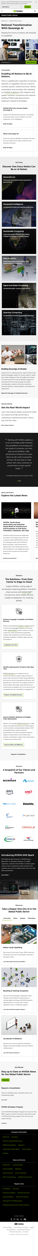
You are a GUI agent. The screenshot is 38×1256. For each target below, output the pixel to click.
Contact (25, 1234)
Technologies (26, 1151)
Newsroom (6, 1167)
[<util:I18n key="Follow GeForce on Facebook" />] (11, 1221)
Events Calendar (20, 1175)
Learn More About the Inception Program (14, 1011)
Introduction (5, 62)
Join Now (4, 1125)
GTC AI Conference (9, 1179)
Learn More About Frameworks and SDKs (14, 964)
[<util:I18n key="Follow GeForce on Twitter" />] (21, 1221)
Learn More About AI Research (11, 1055)
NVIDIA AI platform (11, 92)
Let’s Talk (4, 1102)
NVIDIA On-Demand (25, 1179)
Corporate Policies (23, 1232)
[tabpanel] (19, 992)
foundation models (23, 628)
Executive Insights (9, 1195)
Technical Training (22, 1199)
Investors (14, 1139)
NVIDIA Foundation (9, 1147)
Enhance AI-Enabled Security (13, 697)
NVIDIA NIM (26, 594)
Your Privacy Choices (21, 1230)
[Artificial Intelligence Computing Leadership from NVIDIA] (18, 11)
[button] (35, 12)
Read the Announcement (9, 560)
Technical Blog (8, 1171)
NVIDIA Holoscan (22, 726)
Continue (27, 7)
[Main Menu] (2, 11)
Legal (31, 1230)
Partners (16, 1191)
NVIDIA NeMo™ (13, 632)
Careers (5, 1155)
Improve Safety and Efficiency (13, 747)
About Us (6, 1139)
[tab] (7, 921)
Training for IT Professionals (12, 1203)
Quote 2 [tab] (19, 483)
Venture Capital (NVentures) (12, 1143)
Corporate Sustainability (11, 1151)
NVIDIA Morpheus (9, 676)
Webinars (18, 1171)
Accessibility (11, 1232)
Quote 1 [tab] (18, 483)
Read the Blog (7, 124)
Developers (7, 1191)
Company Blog (17, 1167)
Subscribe (5, 1082)
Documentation (8, 1199)
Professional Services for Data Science (16, 1207)
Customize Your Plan (10, 647)
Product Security (15, 1234)
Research (21, 1147)
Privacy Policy (7, 1230)
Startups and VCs (24, 1195)
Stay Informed (8, 1175)
